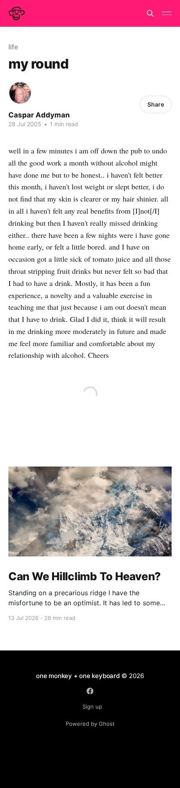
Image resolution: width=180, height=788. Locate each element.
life (13, 47)
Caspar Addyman (39, 115)
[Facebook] (90, 691)
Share (155, 104)
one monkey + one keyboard (77, 676)
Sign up (92, 706)
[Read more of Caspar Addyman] (20, 93)
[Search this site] (150, 13)
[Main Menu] (166, 13)
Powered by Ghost (90, 723)
